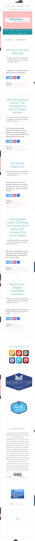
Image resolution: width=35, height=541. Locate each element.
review (24, 148)
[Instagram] (25, 356)
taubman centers (18, 204)
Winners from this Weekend (17, 51)
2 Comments (25, 121)
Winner (26, 82)
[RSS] (12, 356)
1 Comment (25, 175)
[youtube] (25, 363)
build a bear (15, 84)
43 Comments (25, 244)
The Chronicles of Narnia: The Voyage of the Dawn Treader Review (17, 106)
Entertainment (15, 146)
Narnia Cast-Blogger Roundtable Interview (17, 289)
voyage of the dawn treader (12, 272)
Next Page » (28, 337)
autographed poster (17, 269)
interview (22, 325)
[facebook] (12, 363)
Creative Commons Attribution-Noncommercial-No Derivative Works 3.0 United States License (18, 478)
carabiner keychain (23, 84)
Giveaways (21, 267)
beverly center (15, 202)
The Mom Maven (17, 20)
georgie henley (23, 202)
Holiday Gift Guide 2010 (18, 82)
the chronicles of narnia (21, 271)
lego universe (16, 86)
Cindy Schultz (14, 476)
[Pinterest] (19, 356)
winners (12, 88)
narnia (22, 86)
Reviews (21, 146)
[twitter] (19, 363)
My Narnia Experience (17, 164)
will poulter (12, 207)
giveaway (25, 269)
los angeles (8, 271)
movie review (15, 148)
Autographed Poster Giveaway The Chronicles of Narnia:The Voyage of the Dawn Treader (17, 227)
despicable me (9, 86)
